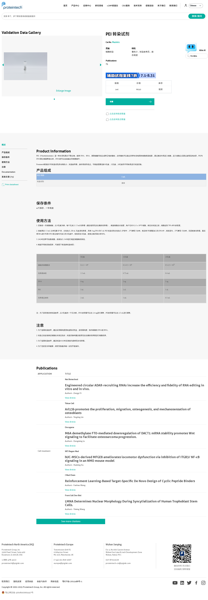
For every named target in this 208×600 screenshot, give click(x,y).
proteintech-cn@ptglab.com (118, 563)
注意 (4, 167)
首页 (65, 6)
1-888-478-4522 (9, 560)
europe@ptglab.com (63, 563)
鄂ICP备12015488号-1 (72, 581)
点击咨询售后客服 (117, 119)
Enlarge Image (63, 90)
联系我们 (173, 6)
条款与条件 (42, 581)
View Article (70, 398)
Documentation (8, 172)
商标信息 (55, 581)
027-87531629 (112, 560)
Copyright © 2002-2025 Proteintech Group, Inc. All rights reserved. (31, 587)
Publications (111, 61)
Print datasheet (12, 184)
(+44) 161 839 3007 (62, 560)
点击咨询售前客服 (117, 114)
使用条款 (29, 581)
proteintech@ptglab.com (13, 563)
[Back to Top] (191, 593)
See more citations (70, 521)
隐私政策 (17, 581)
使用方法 (6, 162)
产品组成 (6, 152)
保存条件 (6, 157)
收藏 (111, 102)
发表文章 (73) (8, 177)
